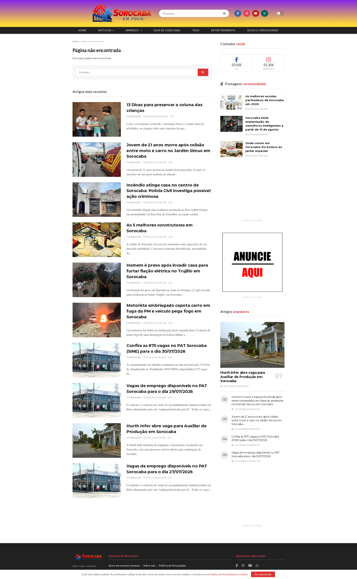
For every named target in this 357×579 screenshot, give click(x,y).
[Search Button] (225, 13)
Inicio (75, 41)
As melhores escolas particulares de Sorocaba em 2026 (264, 100)
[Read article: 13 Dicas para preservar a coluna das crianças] (97, 119)
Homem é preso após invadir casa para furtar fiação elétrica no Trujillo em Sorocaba (167, 271)
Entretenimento (223, 30)
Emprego (132, 30)
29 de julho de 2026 (155, 357)
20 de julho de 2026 (257, 156)
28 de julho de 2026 (155, 397)
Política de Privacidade (172, 565)
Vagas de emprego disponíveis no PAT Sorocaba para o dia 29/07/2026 (255, 454)
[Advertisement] (252, 191)
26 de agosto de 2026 (156, 116)
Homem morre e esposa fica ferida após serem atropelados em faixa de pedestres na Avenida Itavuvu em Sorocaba (257, 400)
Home (82, 30)
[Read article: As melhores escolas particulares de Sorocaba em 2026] (231, 102)
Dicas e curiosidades (263, 30)
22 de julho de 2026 (257, 134)
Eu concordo (263, 574)
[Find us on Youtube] (255, 13)
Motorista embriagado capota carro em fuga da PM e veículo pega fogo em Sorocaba (168, 311)
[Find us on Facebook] (237, 13)
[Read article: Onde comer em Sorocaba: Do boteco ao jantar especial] (231, 149)
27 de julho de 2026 (155, 437)
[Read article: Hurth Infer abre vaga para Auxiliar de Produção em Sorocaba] (97, 440)
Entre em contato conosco (124, 565)
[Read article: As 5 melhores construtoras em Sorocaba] (97, 239)
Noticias (105, 30)
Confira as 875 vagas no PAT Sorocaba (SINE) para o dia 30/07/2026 (255, 438)
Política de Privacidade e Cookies (229, 574)
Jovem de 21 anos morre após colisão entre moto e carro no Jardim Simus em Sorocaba (168, 150)
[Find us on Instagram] (246, 13)
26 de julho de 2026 (155, 477)
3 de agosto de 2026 (156, 237)
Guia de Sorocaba (167, 30)
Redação (136, 116)
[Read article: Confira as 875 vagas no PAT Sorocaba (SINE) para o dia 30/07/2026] (97, 360)
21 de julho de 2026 (257, 109)
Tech (195, 30)
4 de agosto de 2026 (156, 162)
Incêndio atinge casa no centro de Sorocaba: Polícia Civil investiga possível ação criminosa (168, 191)
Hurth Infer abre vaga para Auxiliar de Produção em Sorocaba (242, 377)
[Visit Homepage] (112, 13)
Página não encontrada (92, 41)
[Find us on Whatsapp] (264, 13)
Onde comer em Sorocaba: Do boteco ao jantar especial (263, 147)
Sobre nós (149, 565)
